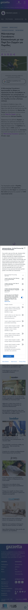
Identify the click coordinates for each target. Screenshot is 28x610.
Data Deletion (5, 361)
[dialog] (14, 305)
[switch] (22, 279)
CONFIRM (8, 356)
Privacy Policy (22, 361)
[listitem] (14, 275)
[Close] (25, 248)
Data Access (14, 361)
